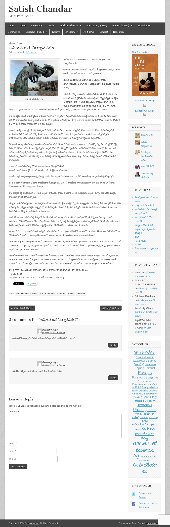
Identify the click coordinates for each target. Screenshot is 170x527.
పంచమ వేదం (147, 134)
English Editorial (69, 25)
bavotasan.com (154, 523)
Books (51, 25)
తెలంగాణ (81, 294)
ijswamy (47, 329)
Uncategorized (144, 410)
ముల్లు (138, 244)
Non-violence (22, 294)
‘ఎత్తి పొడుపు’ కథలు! (144, 205)
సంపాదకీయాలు (144, 25)
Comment (14, 411)
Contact (103, 31)
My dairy (70, 31)
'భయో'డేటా (144, 352)
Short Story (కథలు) (96, 25)
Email (12, 451)
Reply (113, 345)
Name (12, 443)
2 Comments (31, 52)
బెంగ (137, 236)
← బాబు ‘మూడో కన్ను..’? (22, 308)
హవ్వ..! (138, 232)
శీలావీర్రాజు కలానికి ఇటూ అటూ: (147, 156)
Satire (34, 294)
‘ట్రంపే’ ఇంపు (140, 240)
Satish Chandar (40, 9)
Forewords (14, 31)
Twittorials (144, 405)
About (22, 25)
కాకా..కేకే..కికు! (147, 166)
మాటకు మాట (147, 457)
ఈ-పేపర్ (148, 429)
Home (11, 25)
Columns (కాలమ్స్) (34, 31)
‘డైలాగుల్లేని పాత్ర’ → (110, 308)
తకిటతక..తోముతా (15, 43)
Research (118, 31)
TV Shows (88, 31)
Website (13, 459)
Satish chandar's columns (52, 294)
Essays (56, 31)
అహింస (71, 294)
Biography (36, 25)
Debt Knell (150, 364)
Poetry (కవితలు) (120, 25)
